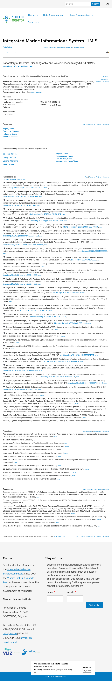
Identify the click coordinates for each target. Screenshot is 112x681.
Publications (61, 47)
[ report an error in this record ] (13, 53)
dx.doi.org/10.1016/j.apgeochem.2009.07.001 (21, 236)
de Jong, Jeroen (9, 154)
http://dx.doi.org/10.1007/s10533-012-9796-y (20, 196)
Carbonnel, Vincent (11, 131)
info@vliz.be (10, 633)
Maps (82, 47)
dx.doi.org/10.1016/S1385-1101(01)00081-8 (61, 361)
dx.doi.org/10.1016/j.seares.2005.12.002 (69, 293)
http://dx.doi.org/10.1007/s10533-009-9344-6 (80, 227)
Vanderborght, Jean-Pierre (67, 161)
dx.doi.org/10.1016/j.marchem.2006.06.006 (20, 284)
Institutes (52, 47)
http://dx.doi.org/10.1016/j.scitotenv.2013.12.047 (29, 188)
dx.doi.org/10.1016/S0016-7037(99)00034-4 (20, 370)
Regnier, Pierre (62, 153)
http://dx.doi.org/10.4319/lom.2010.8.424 (45, 214)
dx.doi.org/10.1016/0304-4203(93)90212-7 (20, 389)
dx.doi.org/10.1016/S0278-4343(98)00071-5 (57, 377)
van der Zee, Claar (64, 159)
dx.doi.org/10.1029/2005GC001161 (34, 310)
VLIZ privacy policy (60, 536)
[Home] (13, 19)
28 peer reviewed (10, 179)
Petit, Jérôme (8, 164)
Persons (45, 47)
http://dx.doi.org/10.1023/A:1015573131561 (77, 355)
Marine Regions (36, 92)
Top (84, 124)
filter (24, 179)
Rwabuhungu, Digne (64, 156)
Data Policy (7, 47)
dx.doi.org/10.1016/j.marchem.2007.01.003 (20, 275)
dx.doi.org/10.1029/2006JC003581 (93, 251)
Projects (69, 47)
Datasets (76, 47)
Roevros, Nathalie (10, 136)
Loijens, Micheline (10, 161)
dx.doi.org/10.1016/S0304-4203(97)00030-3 (85, 383)
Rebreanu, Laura (10, 134)
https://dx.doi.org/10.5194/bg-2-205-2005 (70, 323)
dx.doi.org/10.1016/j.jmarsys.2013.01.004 (19, 205)
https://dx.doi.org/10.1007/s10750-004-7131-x (48, 317)
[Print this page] (107, 52)
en (107, 4)
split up (20, 179)
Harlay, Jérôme (9, 157)
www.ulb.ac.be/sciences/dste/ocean (18, 66)
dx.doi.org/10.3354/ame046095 (83, 260)
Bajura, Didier (8, 129)
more (50, 188)
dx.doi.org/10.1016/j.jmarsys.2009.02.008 (46, 221)
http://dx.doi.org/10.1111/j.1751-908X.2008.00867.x (23, 245)
